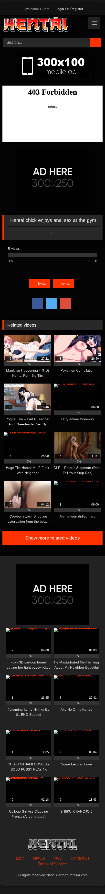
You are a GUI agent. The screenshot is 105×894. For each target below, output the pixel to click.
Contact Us (80, 858)
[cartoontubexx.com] (43, 25)
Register (76, 9)
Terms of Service (52, 864)
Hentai (41, 283)
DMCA (39, 858)
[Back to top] (90, 879)
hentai (65, 283)
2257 (20, 858)
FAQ (58, 858)
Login (59, 9)
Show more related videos (52, 538)
